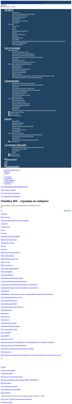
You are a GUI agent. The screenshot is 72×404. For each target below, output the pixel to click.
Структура (4, 223)
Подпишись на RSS (8, 1)
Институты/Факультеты (12, 170)
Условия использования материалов (20, 399)
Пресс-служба (5, 262)
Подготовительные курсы (9, 300)
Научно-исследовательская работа (11, 377)
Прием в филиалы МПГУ (9, 304)
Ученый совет (5, 227)
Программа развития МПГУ (10, 268)
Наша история (5, 217)
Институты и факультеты (9, 239)
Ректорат (3, 233)
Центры (3, 246)
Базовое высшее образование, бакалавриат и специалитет (19, 284)
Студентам (7, 177)
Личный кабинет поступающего (14, 3)
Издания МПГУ (6, 393)
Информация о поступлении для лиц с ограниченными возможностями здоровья (27, 294)
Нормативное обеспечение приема (12, 278)
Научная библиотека (7, 255)
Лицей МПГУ (5, 336)
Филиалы (4, 249)
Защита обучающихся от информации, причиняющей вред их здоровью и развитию (27, 342)
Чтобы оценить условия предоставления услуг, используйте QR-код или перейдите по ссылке (31, 355)
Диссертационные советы (9, 386)
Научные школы (6, 383)
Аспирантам (8, 178)
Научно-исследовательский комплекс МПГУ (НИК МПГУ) (20, 380)
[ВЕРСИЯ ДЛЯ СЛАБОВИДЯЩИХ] (10, 159)
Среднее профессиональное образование (14, 281)
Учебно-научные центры (9, 323)
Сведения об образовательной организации (15, 220)
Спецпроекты (8, 182)
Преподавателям (9, 180)
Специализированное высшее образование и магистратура (19, 288)
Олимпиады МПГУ (7, 373)
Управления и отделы (8, 243)
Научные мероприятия (8, 370)
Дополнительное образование (10, 326)
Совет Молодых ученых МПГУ (11, 389)
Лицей (6, 173)
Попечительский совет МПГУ (10, 236)
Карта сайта (4, 399)
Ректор (3, 230)
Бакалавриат (5, 313)
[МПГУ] (4, 5)
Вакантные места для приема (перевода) (14, 345)
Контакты (7, 183)
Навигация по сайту (8, 6)
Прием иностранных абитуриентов (12, 307)
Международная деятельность (10, 252)
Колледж (7, 171)
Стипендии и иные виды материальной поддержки (17, 348)
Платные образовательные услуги (11, 297)
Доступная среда (6, 352)
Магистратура (5, 316)
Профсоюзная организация (9, 259)
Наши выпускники (7, 339)
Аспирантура (5, 291)
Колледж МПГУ (6, 332)
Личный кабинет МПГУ (35, 3)
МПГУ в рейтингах (7, 265)
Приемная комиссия (7, 275)
